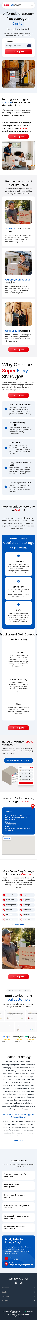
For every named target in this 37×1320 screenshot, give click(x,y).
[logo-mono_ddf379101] (12, 1311)
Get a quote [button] (18, 136)
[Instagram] (21, 1283)
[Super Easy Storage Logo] (18, 1279)
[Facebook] (16, 1283)
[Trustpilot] (29, 1311)
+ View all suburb (18, 924)
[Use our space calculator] (18, 776)
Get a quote (18, 51)
